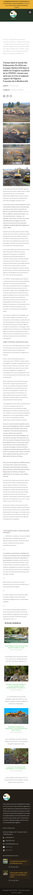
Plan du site (9, 850)
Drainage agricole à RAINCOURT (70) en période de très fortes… (16, 728)
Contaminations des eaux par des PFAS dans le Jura (16, 646)
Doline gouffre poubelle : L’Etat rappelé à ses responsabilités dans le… (16, 686)
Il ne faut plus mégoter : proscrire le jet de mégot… (16, 767)
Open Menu (30, 12)
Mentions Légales (16, 892)
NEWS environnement (23, 42)
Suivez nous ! (9, 847)
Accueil (5, 39)
